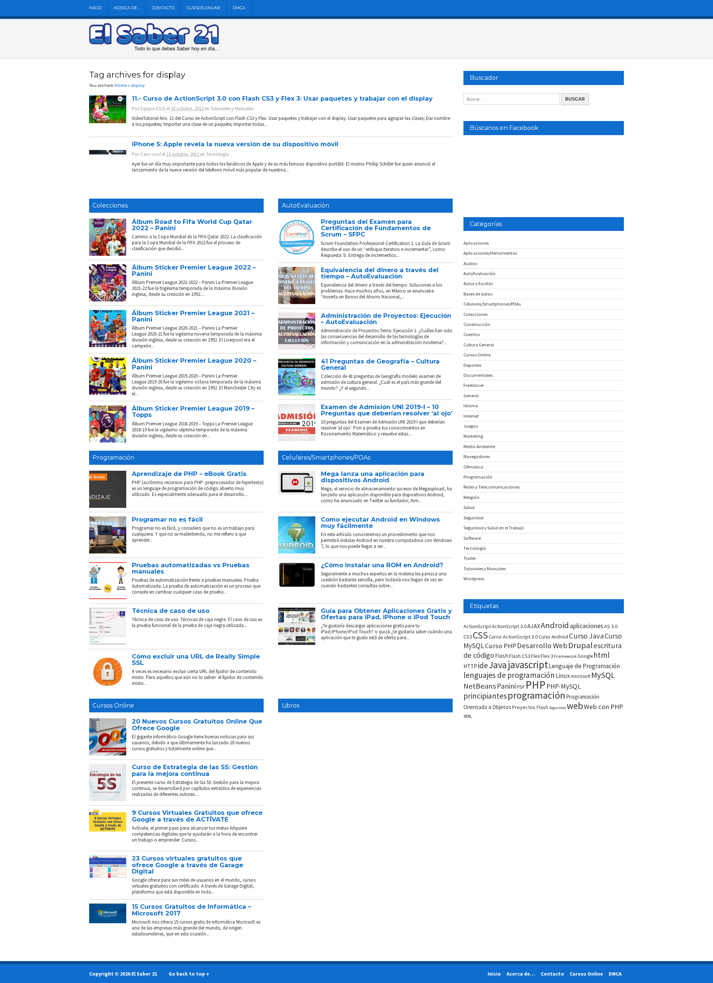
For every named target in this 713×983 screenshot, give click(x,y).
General (471, 395)
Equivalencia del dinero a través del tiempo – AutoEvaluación (380, 273)
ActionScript (477, 626)
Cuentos (471, 334)
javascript (528, 664)
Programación (113, 457)
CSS (480, 635)
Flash (501, 655)
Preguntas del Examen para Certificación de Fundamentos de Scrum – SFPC (376, 228)
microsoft (580, 676)
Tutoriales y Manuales (232, 108)
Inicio (95, 7)
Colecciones (110, 205)
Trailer (469, 558)
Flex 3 (547, 656)
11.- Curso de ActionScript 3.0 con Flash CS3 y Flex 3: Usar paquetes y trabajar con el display (282, 98)
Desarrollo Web (542, 645)
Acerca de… (127, 7)
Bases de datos (477, 294)
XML (467, 716)
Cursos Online (204, 7)
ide (483, 665)
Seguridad (473, 517)
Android (555, 625)
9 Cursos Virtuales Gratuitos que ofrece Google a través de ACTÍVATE (197, 816)
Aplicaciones (476, 243)
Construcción (476, 324)
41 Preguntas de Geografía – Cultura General (380, 364)
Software (472, 538)
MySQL (603, 675)
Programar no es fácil (167, 519)
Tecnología (217, 154)
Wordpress (473, 578)
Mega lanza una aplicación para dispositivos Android (372, 477)
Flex (535, 656)
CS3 (467, 636)
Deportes (472, 365)
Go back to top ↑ (189, 973)
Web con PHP (603, 706)
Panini (506, 685)
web (575, 706)
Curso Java (586, 636)
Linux (563, 676)
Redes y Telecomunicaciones (491, 487)
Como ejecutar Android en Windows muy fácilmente (380, 522)
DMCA (239, 7)
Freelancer (473, 385)
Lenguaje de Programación (584, 666)
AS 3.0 (611, 626)
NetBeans (479, 686)
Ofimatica (473, 467)
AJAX (533, 626)
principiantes (485, 696)
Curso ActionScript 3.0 (513, 636)
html (601, 655)
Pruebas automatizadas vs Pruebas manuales (191, 568)
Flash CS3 (519, 656)
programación (536, 695)
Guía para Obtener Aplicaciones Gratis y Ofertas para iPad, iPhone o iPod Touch (386, 614)
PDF (521, 687)
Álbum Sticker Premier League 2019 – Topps (193, 411)
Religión (471, 497)
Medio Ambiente (479, 446)
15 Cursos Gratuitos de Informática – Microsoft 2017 (191, 910)
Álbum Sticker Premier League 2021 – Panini (193, 316)
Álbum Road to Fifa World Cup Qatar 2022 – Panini (192, 225)
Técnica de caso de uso (170, 610)
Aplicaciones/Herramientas (490, 253)
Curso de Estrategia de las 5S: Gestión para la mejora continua (195, 770)
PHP (535, 685)
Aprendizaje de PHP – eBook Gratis (189, 473)
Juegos (470, 426)
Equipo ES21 (152, 108)
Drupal (580, 645)
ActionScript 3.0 (509, 626)
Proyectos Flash (530, 707)
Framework (565, 656)
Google (585, 656)
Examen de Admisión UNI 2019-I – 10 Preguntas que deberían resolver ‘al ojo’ (386, 410)
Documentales (477, 375)
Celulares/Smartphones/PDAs (326, 457)
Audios (470, 263)
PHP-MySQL (563, 686)
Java (498, 665)
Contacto (163, 7)
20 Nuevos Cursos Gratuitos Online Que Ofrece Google (197, 724)
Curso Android (553, 637)
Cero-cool (150, 154)
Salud (469, 507)
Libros (290, 705)
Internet (471, 416)
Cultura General (478, 344)
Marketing (473, 436)
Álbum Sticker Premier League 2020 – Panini (194, 363)
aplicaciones (586, 625)
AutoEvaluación (305, 205)
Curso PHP (500, 645)
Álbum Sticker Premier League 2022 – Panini (194, 270)
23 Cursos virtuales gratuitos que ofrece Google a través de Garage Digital (187, 865)
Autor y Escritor (478, 283)
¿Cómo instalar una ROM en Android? (382, 565)
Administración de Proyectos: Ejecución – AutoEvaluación (386, 319)
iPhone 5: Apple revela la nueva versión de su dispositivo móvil (235, 144)
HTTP (470, 666)
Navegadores (476, 456)
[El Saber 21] (154, 49)
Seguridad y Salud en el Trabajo (493, 527)
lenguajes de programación (509, 675)
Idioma (470, 405)
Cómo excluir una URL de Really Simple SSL (196, 659)
